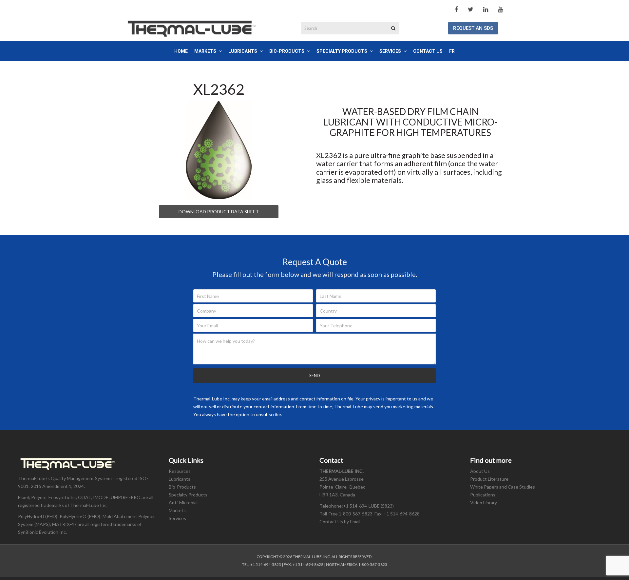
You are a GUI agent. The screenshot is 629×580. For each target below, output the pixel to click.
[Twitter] (470, 9)
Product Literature (489, 479)
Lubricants (179, 479)
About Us (480, 471)
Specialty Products (188, 494)
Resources (180, 471)
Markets (177, 510)
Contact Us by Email (340, 521)
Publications (482, 494)
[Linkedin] (485, 9)
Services (177, 518)
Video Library (483, 502)
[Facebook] (456, 9)
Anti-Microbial (183, 502)
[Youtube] (500, 9)
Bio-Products (182, 487)
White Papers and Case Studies (502, 487)
